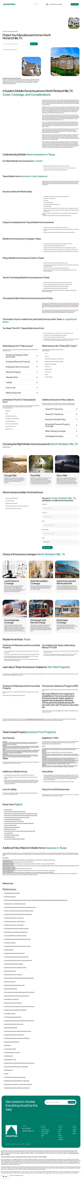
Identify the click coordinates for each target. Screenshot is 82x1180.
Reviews (60, 1135)
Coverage (5, 741)
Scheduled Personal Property (9, 867)
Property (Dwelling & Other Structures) (17, 355)
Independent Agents (45, 1131)
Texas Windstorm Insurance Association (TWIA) (35, 719)
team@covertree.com (28, 1131)
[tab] (21, 741)
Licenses (19, 1144)
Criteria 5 (44, 764)
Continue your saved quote (10, 49)
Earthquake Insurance (7, 861)
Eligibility (5, 745)
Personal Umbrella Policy (55, 419)
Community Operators (45, 1129)
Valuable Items (12, 377)
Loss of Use (10, 387)
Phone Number (45, 529)
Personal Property (13, 372)
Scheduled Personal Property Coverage (57, 425)
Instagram (74, 1129)
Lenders (42, 1135)
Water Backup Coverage (55, 431)
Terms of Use (8, 1144)
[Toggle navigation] (36, 4)
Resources (60, 1137)
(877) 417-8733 (26, 1128)
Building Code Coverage (8, 864)
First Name (44, 504)
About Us (60, 1127)
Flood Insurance (5, 857)
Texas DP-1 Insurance (54, 409)
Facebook (74, 1127)
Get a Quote (74, 4)
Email (43, 521)
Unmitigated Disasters (54, 436)
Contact (60, 1129)
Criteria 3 (44, 753)
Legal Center (60, 1139)
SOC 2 (23, 1144)
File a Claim (43, 1127)
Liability (9, 382)
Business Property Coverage (9, 869)
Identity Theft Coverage (8, 871)
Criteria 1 (43, 746)
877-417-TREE (58, 4)
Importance (5, 754)
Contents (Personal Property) (18, 361)
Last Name (44, 512)
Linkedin (74, 1133)
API (41, 1137)
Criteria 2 (44, 751)
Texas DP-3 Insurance (54, 414)
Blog (59, 1133)
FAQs (59, 1131)
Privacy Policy (14, 1144)
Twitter (74, 1131)
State (43, 538)
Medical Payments (13, 392)
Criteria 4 (44, 757)
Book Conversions (44, 1133)
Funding (4, 749)
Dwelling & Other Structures (17, 366)
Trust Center (28, 1144)
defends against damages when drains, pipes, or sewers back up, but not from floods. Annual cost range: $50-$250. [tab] (29, 863)
